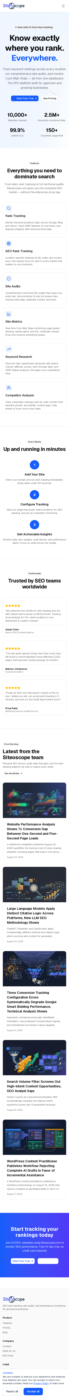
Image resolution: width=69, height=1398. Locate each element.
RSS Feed (8, 1355)
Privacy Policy (41, 1383)
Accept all (33, 1391)
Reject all (12, 1391)
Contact (7, 1346)
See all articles (12, 773)
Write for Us (9, 1350)
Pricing (6, 1327)
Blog (5, 1332)
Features (7, 1323)
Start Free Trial (24, 98)
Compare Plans (48, 1261)
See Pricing (49, 98)
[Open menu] (63, 6)
